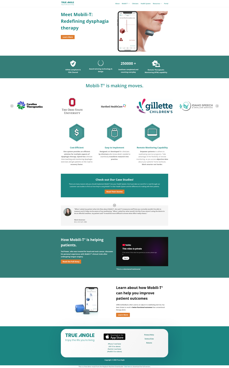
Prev (12, 106)
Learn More (68, 37)
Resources (156, 4)
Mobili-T (125, 4)
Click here (127, 367)
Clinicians (135, 4)
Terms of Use (149, 339)
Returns (149, 343)
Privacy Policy (149, 335)
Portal (166, 4)
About (117, 4)
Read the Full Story (71, 261)
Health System (146, 4)
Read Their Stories (114, 191)
